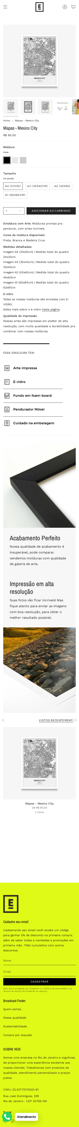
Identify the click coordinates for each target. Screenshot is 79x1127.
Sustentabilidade (15, 1026)
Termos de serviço (12, 991)
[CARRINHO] (73, 7)
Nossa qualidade (14, 1017)
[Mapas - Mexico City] (39, 763)
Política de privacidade (55, 988)
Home (6, 120)
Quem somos (12, 1009)
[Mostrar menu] (5, 7)
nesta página (51, 309)
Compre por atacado (17, 1035)
